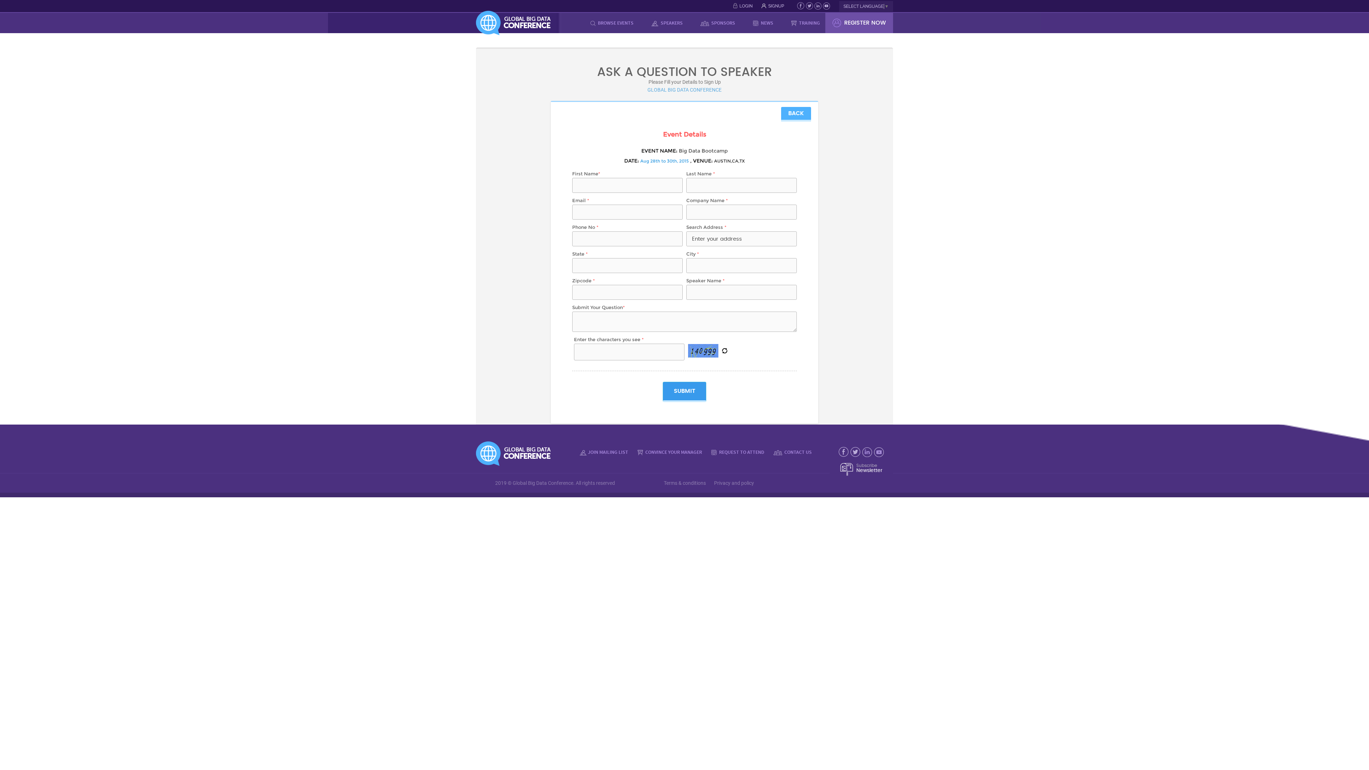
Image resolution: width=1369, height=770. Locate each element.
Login (746, 6)
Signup (776, 6)
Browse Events (615, 23)
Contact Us (797, 452)
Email (580, 200)
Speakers (671, 23)
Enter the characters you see (609, 339)
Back (796, 113)
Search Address (706, 227)
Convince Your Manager (673, 452)
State (580, 254)
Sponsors (722, 23)
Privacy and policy (734, 483)
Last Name (700, 173)
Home (572, 23)
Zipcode (583, 280)
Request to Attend (741, 452)
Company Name (707, 200)
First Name (586, 173)
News (766, 23)
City (692, 254)
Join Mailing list (608, 452)
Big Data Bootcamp (703, 151)
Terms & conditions (685, 483)
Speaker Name (705, 280)
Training (809, 23)
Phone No (585, 227)
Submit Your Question (598, 307)
